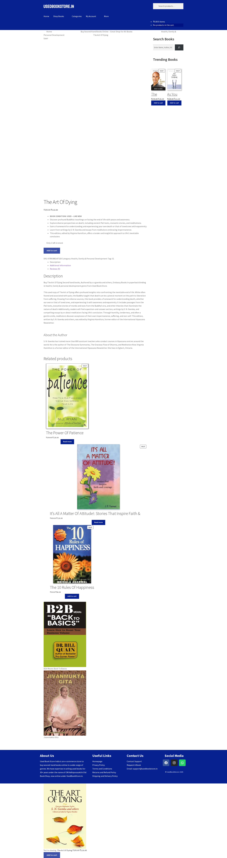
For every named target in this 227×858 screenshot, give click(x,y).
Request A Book (134, 765)
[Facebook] (166, 762)
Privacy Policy (98, 765)
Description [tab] (55, 262)
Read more (67, 442)
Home (46, 16)
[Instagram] (174, 762)
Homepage (97, 761)
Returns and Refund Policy (104, 772)
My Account (91, 16)
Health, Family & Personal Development (89, 258)
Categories (77, 16)
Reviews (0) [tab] (55, 268)
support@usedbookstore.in (145, 768)
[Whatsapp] (182, 762)
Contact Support (134, 761)
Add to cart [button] (72, 596)
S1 (113, 258)
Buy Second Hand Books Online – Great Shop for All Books (106, 31)
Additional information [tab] (60, 265)
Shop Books (58, 16)
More (106, 16)
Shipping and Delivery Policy (105, 776)
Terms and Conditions (102, 768)
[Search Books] (179, 47)
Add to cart (52, 250)
